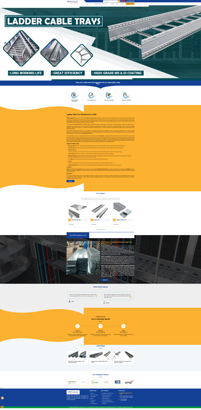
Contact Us (122, 3)
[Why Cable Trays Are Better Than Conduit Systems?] (77, 355)
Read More (70, 181)
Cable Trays (105, 3)
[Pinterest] (124, 1)
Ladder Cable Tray (106, 396)
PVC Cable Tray (105, 398)
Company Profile (97, 3)
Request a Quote (130, 3)
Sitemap (92, 401)
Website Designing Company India (125, 407)
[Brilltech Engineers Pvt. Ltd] (75, 2)
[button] (96, 229)
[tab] (78, 235)
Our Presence (94, 403)
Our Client (112, 3)
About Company (94, 394)
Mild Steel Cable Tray (107, 400)
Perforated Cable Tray (86, 133)
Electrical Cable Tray (106, 394)
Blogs (117, 3)
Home (91, 3)
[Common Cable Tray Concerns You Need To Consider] (123, 355)
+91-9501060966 (123, 400)
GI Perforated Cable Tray (107, 393)
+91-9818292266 (130, 1)
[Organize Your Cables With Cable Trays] (100, 355)
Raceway (70, 161)
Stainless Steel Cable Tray (108, 401)
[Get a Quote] (2, 407)
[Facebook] (122, 1)
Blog (92, 398)
